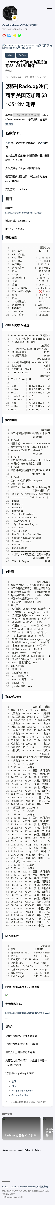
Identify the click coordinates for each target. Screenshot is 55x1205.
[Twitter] (20, 36)
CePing (22, 55)
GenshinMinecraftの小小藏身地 (20, 25)
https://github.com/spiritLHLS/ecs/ (23, 212)
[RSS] (9, 36)
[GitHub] (4, 36)
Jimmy (16, 1197)
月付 (42, 142)
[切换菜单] (49, 8)
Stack (8, 1197)
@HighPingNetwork (22, 1090)
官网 (7, 142)
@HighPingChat (20, 1094)
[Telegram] (14, 36)
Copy (44, 248)
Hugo (8, 1194)
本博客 (9, 124)
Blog (13, 1085)
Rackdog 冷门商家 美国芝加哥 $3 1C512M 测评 (26, 64)
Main (10, 55)
